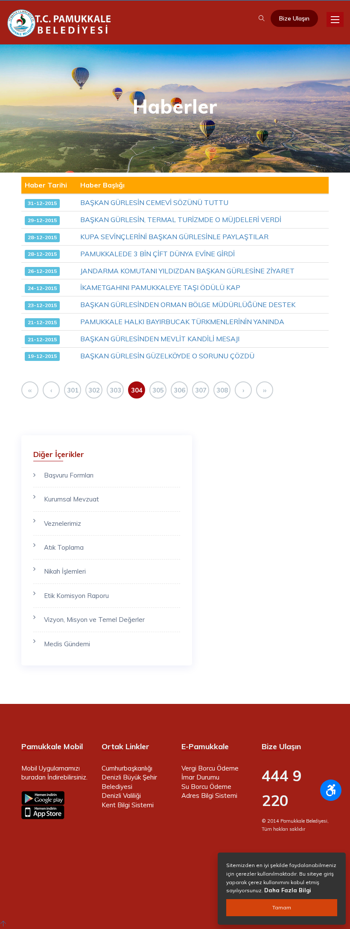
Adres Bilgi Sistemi (209, 795)
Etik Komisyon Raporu (76, 596)
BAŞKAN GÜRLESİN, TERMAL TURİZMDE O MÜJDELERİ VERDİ (180, 219)
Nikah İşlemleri (65, 571)
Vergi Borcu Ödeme (210, 768)
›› (264, 390)
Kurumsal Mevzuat (71, 499)
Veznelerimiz (62, 523)
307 (201, 390)
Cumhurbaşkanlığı (127, 768)
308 (222, 390)
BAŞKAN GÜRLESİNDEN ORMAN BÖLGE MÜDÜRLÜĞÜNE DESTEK (187, 304)
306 (179, 390)
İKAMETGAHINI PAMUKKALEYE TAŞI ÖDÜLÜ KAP (160, 287)
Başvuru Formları (68, 475)
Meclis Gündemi (67, 644)
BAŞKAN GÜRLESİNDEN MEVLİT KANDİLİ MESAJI (159, 338)
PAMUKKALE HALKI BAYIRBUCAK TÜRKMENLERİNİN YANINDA (182, 321)
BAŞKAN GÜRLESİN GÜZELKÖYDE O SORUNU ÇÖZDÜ (167, 356)
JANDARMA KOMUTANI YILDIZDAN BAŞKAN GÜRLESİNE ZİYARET (187, 271)
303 (115, 390)
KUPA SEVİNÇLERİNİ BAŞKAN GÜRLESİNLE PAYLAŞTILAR (174, 236)
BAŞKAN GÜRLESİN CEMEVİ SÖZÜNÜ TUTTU (154, 202)
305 (158, 390)
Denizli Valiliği (121, 795)
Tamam (281, 907)
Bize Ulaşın (294, 18)
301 (73, 390)
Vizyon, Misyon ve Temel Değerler (94, 619)
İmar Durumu (200, 777)
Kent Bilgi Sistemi (128, 805)
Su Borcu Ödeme (206, 786)
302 (94, 390)
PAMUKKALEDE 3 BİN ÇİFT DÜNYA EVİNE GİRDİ (157, 253)
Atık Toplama (64, 547)
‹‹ (30, 390)
